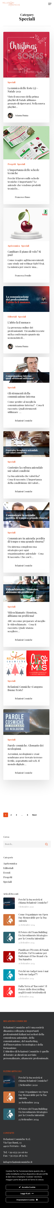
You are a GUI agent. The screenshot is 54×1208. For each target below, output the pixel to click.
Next (34, 815)
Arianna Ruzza (21, 115)
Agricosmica (14, 245)
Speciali (11, 82)
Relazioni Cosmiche (23, 420)
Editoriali (12, 316)
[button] (49, 3)
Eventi (6, 872)
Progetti (12, 164)
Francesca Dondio (23, 275)
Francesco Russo (22, 197)
